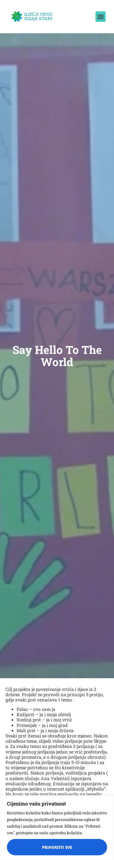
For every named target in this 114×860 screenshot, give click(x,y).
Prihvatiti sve (57, 847)
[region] (57, 827)
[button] (100, 16)
